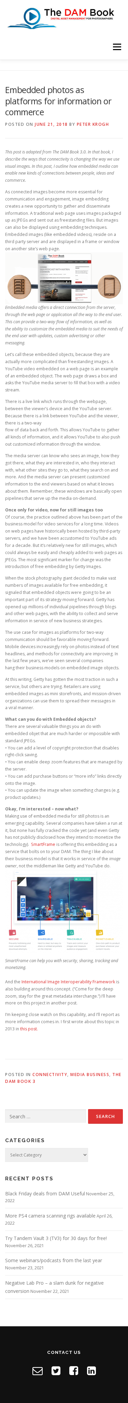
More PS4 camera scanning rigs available (50, 1215)
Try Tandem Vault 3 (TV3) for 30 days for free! (56, 1238)
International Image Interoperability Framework (68, 982)
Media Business (89, 1074)
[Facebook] (73, 1370)
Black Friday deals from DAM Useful (45, 1193)
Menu (116, 47)
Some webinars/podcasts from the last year (53, 1260)
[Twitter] (56, 1370)
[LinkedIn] (91, 1370)
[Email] (37, 1370)
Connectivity (49, 1074)
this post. (29, 1029)
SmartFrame (43, 844)
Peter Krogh (93, 124)
